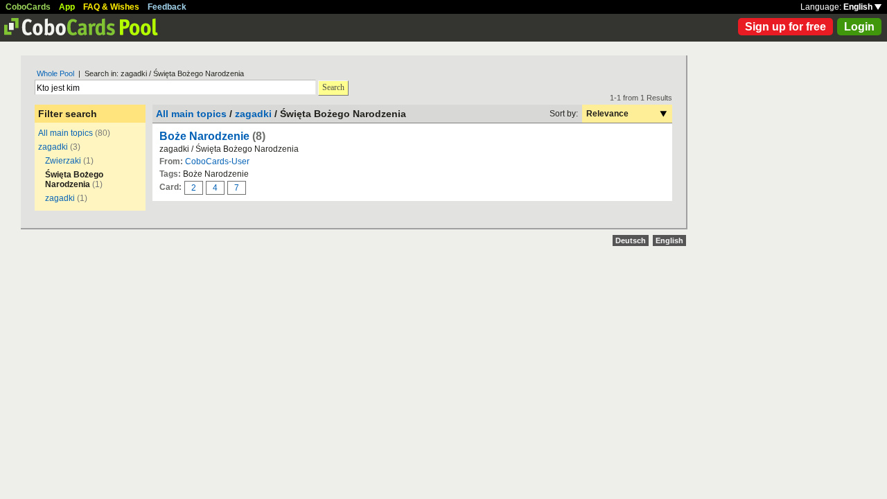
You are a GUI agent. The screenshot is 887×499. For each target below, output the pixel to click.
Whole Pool (55, 73)
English (859, 7)
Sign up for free (785, 27)
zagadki (53, 147)
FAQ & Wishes (111, 7)
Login (859, 27)
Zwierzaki (63, 161)
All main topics (65, 133)
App (67, 7)
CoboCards (28, 7)
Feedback (167, 7)
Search (333, 87)
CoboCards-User (217, 161)
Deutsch (630, 240)
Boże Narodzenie (204, 136)
